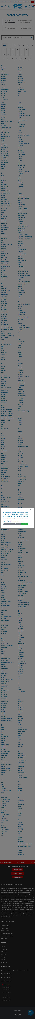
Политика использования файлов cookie (11, 523)
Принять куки (24, 523)
